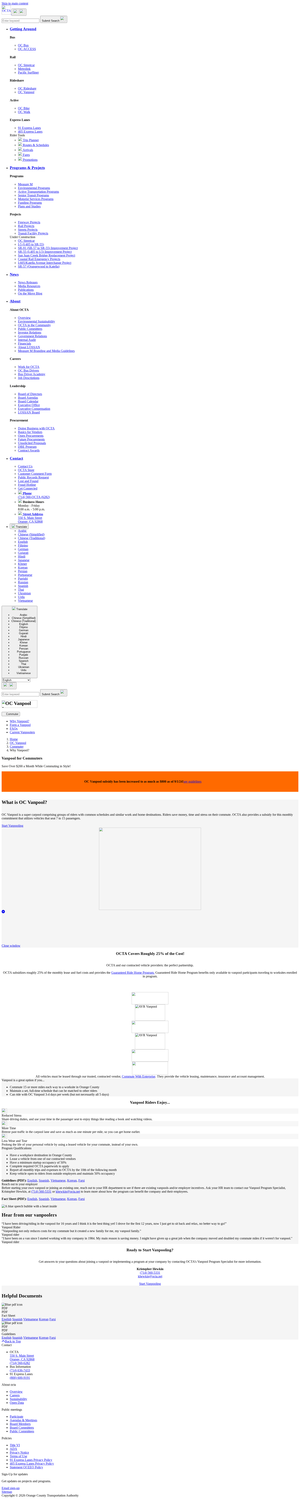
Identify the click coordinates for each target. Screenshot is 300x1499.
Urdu (21, 597)
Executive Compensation (34, 408)
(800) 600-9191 (20, 1377)
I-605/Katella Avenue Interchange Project (44, 262)
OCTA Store (26, 470)
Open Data (17, 1402)
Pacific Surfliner (28, 72)
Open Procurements (30, 435)
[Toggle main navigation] (19, 12)
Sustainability (18, 1399)
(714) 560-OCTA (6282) (34, 495)
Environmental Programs (34, 188)
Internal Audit (27, 340)
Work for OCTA (28, 367)
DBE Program (27, 446)
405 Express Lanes (30, 131)
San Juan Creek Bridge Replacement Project (46, 255)
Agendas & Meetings (23, 1420)
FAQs (14, 728)
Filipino (23, 545)
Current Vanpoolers (22, 732)
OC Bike (24, 108)
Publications (26, 289)
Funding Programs (30, 202)
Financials (24, 343)
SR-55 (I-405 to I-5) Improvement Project (45, 251)
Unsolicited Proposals (32, 443)
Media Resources (29, 286)
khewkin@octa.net (68, 1191)
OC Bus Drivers (28, 370)
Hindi (21, 556)
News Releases (28, 282)
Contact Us (25, 466)
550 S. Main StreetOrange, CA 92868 (30, 517)
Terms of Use (18, 1456)
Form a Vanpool (20, 725)
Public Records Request (33, 477)
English (23, 541)
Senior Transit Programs (33, 195)
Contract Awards (29, 450)
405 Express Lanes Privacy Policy (32, 1463)
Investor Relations (29, 332)
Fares (26, 155)
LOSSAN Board (29, 412)
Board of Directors (30, 394)
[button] (154, 29)
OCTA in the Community (34, 325)
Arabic (22, 530)
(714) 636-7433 (20, 1370)
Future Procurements (31, 439)
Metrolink (24, 69)
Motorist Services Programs (35, 199)
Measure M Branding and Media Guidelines (46, 351)
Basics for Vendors (30, 432)
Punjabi (23, 578)
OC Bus (23, 45)
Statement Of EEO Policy (26, 1467)
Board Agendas (28, 397)
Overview (24, 317)
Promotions (30, 159)
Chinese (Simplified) (31, 534)
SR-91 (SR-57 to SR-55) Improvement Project (48, 248)
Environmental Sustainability (36, 321)
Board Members (20, 1424)
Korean (23, 567)
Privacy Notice (19, 1452)
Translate (21, 526)
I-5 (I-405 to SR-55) (31, 244)
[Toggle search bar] (9, 685)
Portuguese (25, 575)
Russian (23, 582)
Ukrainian (24, 593)
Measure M (25, 184)
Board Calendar (28, 401)
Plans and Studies (29, 206)
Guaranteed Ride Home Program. (132, 972)
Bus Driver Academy (31, 374)
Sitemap (7, 1491)
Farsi (81, 1180)
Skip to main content (15, 3)
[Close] (3, 911)
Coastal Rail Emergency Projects (39, 259)
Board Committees (22, 1427)
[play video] (150, 909)
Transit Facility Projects (33, 233)
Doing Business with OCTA (36, 428)
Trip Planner (30, 140)
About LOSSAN (29, 347)
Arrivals (27, 150)
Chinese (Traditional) (31, 538)
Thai (21, 589)
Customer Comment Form (35, 473)
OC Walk (24, 112)
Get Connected (27, 488)
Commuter (16, 746)
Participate (16, 1416)
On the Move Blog (30, 293)
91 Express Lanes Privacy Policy (31, 1460)
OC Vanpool (26, 92)
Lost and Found (28, 481)
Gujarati (23, 553)
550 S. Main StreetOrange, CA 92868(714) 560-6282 (22, 1359)
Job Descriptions (28, 378)
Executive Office (29, 405)
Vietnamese (25, 600)
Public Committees (30, 328)
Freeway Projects (29, 222)
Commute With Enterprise (138, 1076)
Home (14, 739)
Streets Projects (28, 229)
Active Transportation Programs (38, 191)
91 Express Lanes (29, 128)
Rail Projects (26, 226)
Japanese (23, 560)
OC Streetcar (26, 65)
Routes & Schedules (35, 145)
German (23, 549)
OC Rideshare (27, 88)
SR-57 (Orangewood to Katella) (38, 266)
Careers (15, 1395)
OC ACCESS (27, 49)
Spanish (23, 586)
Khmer (22, 564)
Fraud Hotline (27, 484)
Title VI (15, 1445)
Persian (22, 571)
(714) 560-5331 (41, 1191)
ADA (13, 1449)
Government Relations (32, 336)
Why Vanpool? (19, 721)
